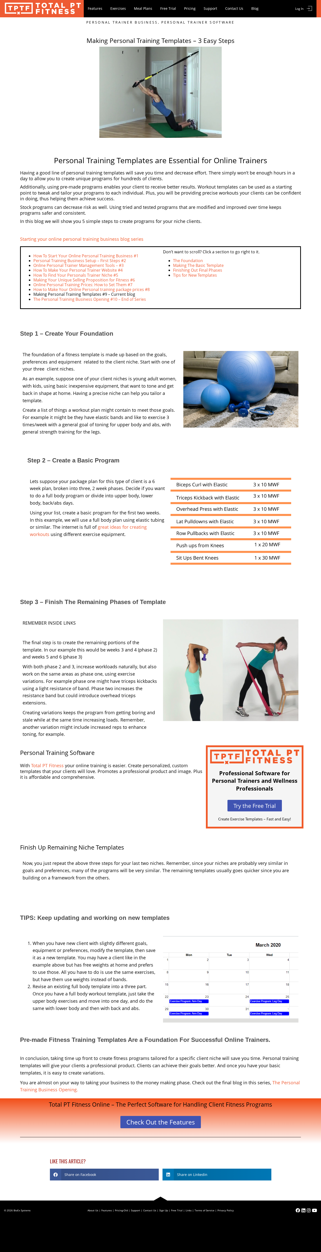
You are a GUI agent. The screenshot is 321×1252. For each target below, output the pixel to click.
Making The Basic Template (198, 265)
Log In (299, 9)
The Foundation (188, 260)
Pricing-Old (121, 1210)
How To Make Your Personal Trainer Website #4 (78, 270)
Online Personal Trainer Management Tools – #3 (78, 265)
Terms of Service (204, 1210)
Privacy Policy (225, 1210)
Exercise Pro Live (42, 8)
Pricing (190, 8)
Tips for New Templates (195, 275)
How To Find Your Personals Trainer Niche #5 (75, 275)
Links (189, 1210)
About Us (93, 1210)
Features (95, 8)
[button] (104, 1174)
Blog (255, 8)
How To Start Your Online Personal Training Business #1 (85, 256)
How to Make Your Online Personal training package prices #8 (91, 289)
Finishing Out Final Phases (197, 270)
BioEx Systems (22, 1210)
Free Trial (168, 8)
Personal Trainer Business (122, 22)
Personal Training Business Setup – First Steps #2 (79, 260)
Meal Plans (143, 8)
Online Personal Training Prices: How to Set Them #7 (82, 284)
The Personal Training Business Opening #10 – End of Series (89, 299)
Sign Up (163, 1210)
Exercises (118, 8)
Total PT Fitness (47, 765)
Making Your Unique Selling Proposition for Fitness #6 (84, 280)
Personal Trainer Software (198, 22)
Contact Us (234, 8)
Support (210, 8)
